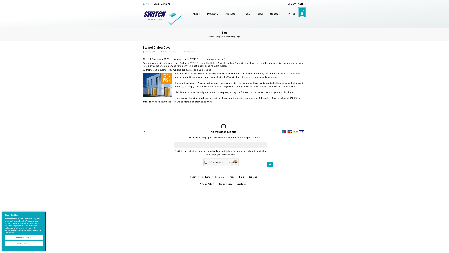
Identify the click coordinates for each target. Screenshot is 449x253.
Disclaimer (242, 184)
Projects (230, 14)
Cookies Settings (24, 244)
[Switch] (163, 18)
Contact (274, 14)
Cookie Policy (225, 184)
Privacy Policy (206, 184)
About (196, 14)
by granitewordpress (170, 52)
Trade (246, 14)
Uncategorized (189, 52)
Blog (260, 14)
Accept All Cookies (23, 237)
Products (212, 14)
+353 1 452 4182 (162, 4)
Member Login (295, 4)
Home (211, 36)
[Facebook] (144, 131)
